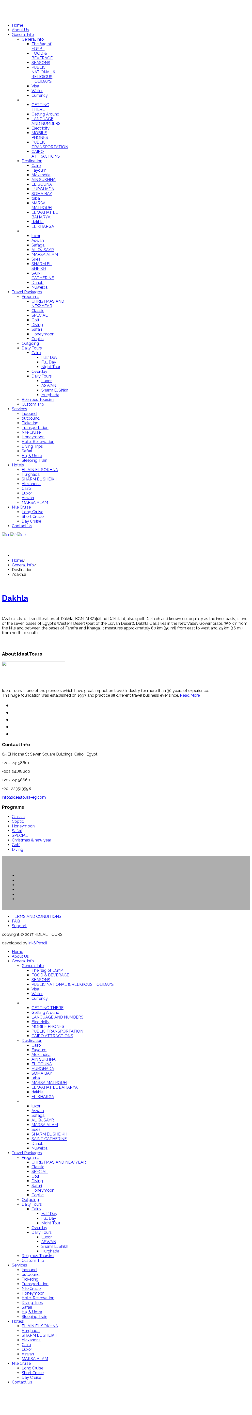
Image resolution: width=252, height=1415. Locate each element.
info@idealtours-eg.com (24, 797)
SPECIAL (20, 835)
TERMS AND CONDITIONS (36, 916)
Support (19, 925)
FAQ (16, 921)
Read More (190, 695)
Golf (16, 844)
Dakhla (15, 598)
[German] (21, 534)
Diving (17, 849)
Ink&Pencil (37, 943)
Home (17, 560)
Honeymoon (23, 826)
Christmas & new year (31, 840)
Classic (18, 816)
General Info (23, 565)
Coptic (18, 821)
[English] (6, 534)
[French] (13, 534)
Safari (17, 830)
